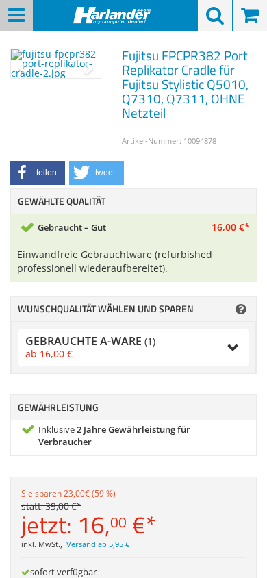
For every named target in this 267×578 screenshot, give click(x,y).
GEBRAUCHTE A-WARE (90, 347)
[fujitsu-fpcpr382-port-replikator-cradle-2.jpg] (56, 63)
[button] (37, 173)
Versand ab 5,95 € (97, 544)
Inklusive (114, 436)
